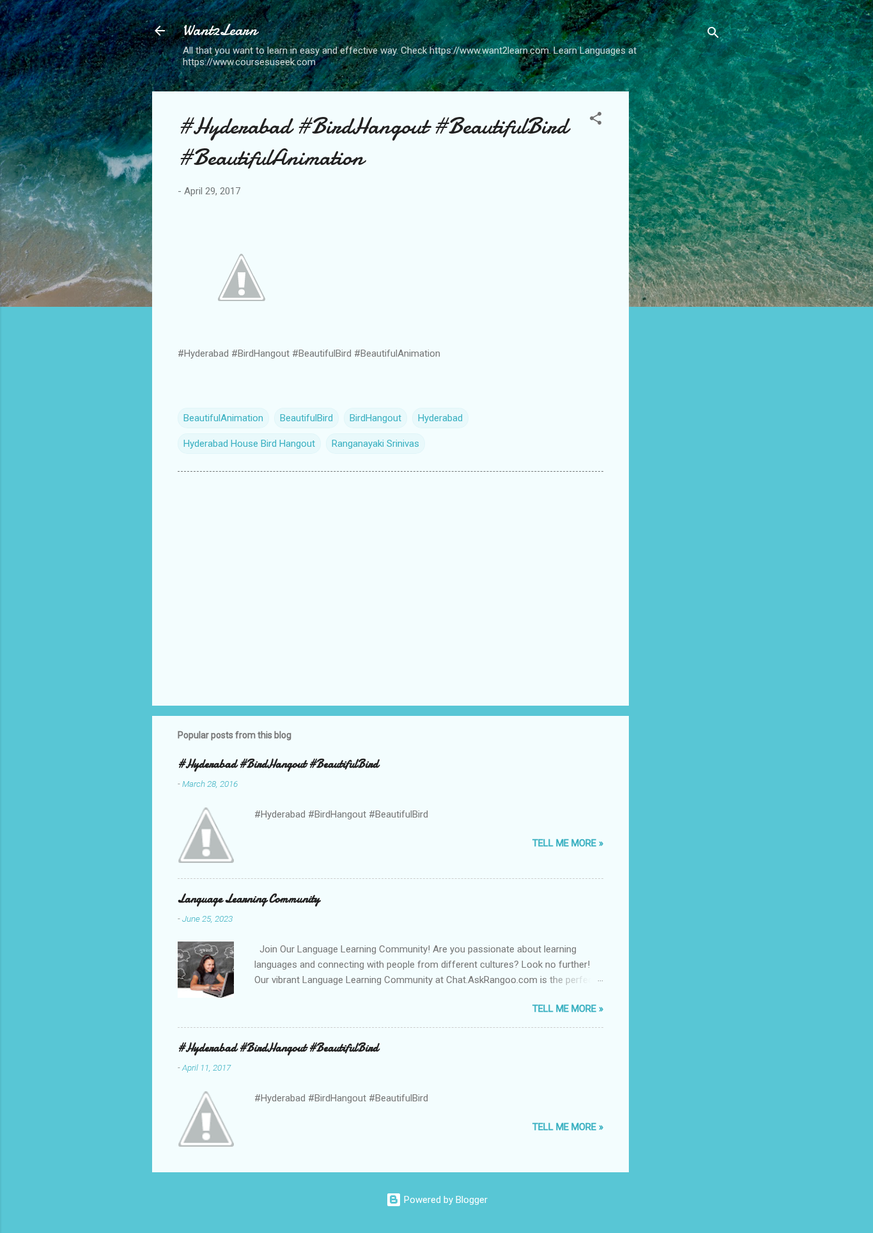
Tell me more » (567, 843)
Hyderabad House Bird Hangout (249, 443)
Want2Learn (220, 30)
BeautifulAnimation (223, 418)
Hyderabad (440, 418)
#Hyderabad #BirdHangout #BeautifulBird (278, 764)
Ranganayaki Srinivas (375, 443)
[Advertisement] (680, 283)
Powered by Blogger (444, 1200)
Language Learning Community (249, 899)
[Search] (713, 34)
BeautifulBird (306, 418)
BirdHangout (375, 418)
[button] (595, 120)
